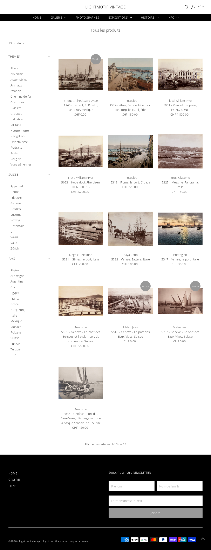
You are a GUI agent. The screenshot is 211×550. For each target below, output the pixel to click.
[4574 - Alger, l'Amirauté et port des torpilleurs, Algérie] (130, 74)
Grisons (16, 209)
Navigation (18, 136)
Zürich (15, 248)
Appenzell (17, 186)
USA (13, 355)
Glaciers (16, 108)
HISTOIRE (148, 17)
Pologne (16, 332)
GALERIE (57, 17)
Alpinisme (17, 74)
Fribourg (16, 198)
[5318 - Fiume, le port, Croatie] (130, 151)
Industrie (17, 119)
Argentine (17, 281)
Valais (14, 237)
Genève (16, 203)
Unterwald (17, 226)
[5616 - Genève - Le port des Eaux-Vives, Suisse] (130, 301)
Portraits (16, 147)
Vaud (14, 243)
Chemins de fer (21, 96)
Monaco (16, 327)
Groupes (16, 114)
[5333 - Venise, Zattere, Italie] (130, 228)
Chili (13, 287)
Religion (16, 159)
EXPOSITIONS (118, 17)
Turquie (16, 349)
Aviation (16, 91)
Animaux (16, 85)
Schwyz (15, 220)
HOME (37, 17)
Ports (14, 153)
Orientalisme (19, 142)
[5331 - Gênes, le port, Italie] (81, 228)
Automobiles (19, 80)
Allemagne (17, 276)
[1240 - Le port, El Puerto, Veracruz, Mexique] (81, 74)
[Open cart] (200, 7)
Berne (15, 192)
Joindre (155, 513)
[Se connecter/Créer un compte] (193, 7)
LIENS (12, 486)
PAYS (11, 258)
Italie (14, 315)
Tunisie (15, 344)
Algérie (15, 270)
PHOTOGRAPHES (87, 17)
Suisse (15, 338)
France (15, 298)
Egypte (15, 293)
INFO (172, 17)
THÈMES (14, 56)
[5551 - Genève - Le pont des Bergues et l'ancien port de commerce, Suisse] (81, 301)
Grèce (15, 304)
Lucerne (16, 214)
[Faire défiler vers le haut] (203, 539)
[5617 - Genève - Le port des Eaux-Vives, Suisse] (180, 301)
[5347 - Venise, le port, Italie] (180, 228)
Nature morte (20, 130)
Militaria (16, 125)
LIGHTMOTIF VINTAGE (105, 7)
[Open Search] (186, 7)
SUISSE (13, 174)
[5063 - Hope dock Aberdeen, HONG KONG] (81, 151)
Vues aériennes (21, 164)
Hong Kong (18, 310)
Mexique (16, 321)
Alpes (14, 68)
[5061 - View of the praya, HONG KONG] (180, 74)
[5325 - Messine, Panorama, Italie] (180, 151)
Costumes (17, 102)
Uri (12, 231)
